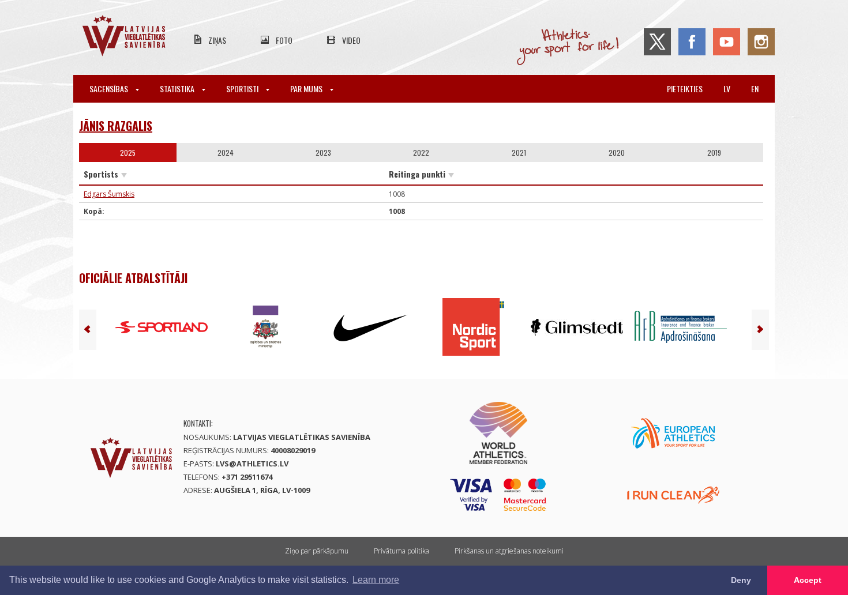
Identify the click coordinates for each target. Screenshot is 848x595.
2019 (714, 152)
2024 (225, 152)
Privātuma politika (401, 551)
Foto (284, 40)
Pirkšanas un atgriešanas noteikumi (509, 551)
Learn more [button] (375, 580)
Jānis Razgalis (115, 125)
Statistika (178, 88)
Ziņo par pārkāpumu (316, 551)
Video (351, 40)
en (755, 88)
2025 (128, 152)
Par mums (307, 88)
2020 (617, 152)
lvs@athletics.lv (252, 463)
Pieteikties (685, 88)
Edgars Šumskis (109, 194)
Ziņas (217, 40)
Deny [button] (741, 580)
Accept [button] (807, 580)
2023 (323, 152)
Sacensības (109, 88)
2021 (519, 152)
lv (726, 88)
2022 (421, 152)
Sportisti (243, 88)
